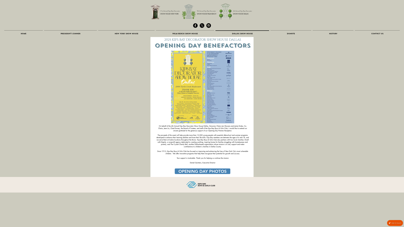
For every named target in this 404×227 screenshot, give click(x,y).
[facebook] (195, 25)
